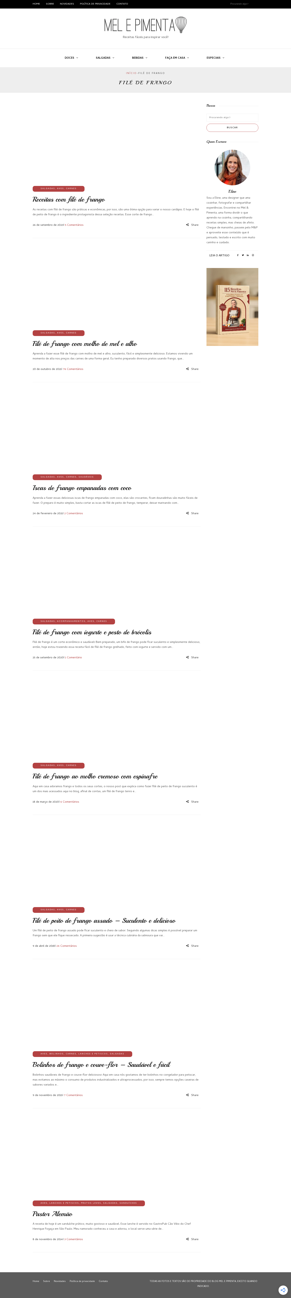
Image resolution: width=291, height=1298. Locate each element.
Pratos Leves (91, 1203)
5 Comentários (74, 225)
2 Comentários (73, 513)
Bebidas (138, 58)
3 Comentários (73, 1239)
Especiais (214, 58)
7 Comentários (73, 1095)
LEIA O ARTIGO (219, 255)
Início (131, 74)
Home (36, 4)
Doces (69, 58)
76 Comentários (73, 369)
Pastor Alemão (52, 1214)
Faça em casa (175, 58)
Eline (232, 191)
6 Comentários (69, 802)
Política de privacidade (95, 4)
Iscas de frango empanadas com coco (82, 487)
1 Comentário (73, 657)
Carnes (71, 188)
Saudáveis (86, 477)
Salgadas (103, 58)
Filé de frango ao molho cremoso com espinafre (95, 776)
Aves (60, 188)
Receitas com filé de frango (69, 199)
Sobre (50, 4)
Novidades (67, 4)
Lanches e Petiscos (93, 1054)
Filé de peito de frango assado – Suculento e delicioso (104, 920)
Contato (122, 4)
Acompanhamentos (71, 621)
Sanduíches (128, 1203)
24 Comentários (66, 946)
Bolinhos (56, 1054)
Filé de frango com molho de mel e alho (85, 343)
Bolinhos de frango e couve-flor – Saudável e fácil (101, 1064)
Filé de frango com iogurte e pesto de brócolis (92, 632)
